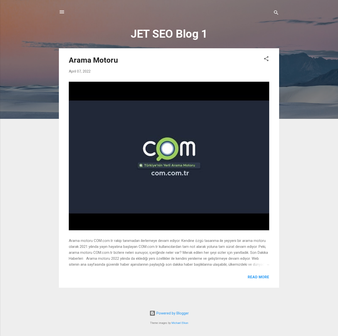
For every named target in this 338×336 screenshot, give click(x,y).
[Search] (276, 13)
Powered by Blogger (172, 313)
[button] (266, 59)
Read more (258, 277)
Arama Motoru (93, 60)
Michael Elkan (179, 323)
